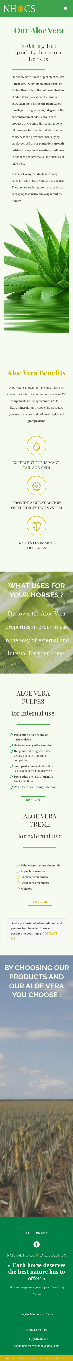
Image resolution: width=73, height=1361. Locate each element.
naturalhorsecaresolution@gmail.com (36, 1345)
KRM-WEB (29, 1358)
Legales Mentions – (32, 1314)
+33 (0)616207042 (36, 1339)
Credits (49, 1314)
